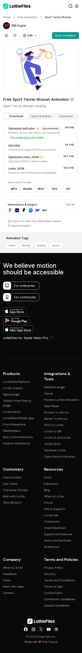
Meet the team (13, 587)
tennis (12, 245)
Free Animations (14, 424)
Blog (47, 490)
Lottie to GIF (53, 431)
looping (41, 245)
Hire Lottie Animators (18, 437)
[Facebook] (25, 629)
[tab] (16, 116)
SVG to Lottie (53, 425)
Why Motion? (12, 503)
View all (69, 204)
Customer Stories (15, 490)
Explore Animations (16, 443)
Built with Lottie (14, 496)
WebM (27, 188)
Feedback (10, 574)
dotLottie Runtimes (57, 540)
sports (55, 245)
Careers (8, 593)
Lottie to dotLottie (57, 438)
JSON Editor (52, 444)
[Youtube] (48, 629)
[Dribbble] (56, 629)
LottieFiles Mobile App (18, 418)
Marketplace (11, 431)
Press (7, 580)
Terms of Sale (53, 587)
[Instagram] (33, 629)
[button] (6, 25)
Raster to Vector (56, 419)
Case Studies (12, 477)
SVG (54, 188)
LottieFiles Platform (16, 382)
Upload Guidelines (56, 605)
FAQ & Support (54, 509)
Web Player (51, 406)
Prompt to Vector (56, 412)
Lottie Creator (13, 388)
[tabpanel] (41, 176)
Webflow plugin (54, 387)
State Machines (55, 528)
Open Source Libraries (59, 457)
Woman (26, 245)
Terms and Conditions (59, 580)
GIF (68, 188)
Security (50, 574)
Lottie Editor (12, 412)
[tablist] (41, 116)
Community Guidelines (59, 599)
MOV (41, 188)
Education (51, 484)
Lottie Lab (51, 515)
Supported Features (58, 534)
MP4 (14, 188)
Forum (48, 503)
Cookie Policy (53, 593)
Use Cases (10, 484)
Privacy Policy (53, 568)
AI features (51, 547)
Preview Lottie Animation (61, 400)
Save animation (65, 35)
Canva (48, 393)
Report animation (21, 225)
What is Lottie (54, 496)
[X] (41, 629)
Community (52, 522)
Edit (30, 35)
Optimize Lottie (55, 450)
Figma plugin (11, 394)
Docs (47, 477)
